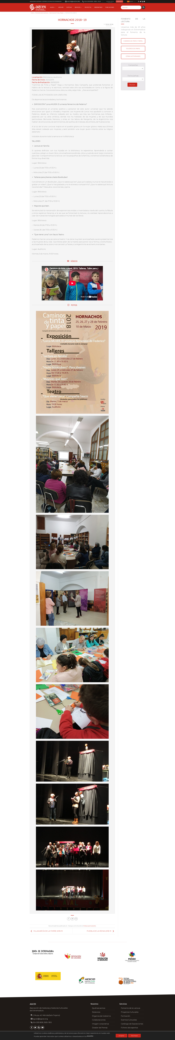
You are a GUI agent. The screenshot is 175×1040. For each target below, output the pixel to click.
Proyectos (88, 7)
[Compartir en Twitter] (72, 918)
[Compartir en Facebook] (68, 918)
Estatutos (96, 1012)
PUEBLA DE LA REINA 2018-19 (99, 931)
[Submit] (143, 7)
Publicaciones (109, 7)
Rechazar (134, 1036)
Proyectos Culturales (129, 1012)
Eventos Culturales (129, 1020)
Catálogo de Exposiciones (132, 1024)
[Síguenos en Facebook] (138, 1)
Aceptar (121, 1036)
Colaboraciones (98, 1020)
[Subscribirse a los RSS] (142, 1)
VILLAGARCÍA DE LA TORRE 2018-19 (48, 931)
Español (131, 1)
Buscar (132, 85)
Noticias (69, 7)
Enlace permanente (90, 926)
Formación (125, 1016)
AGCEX (52, 7)
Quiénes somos (98, 1008)
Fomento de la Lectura (130, 1008)
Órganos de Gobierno (101, 1016)
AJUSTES (90, 1036)
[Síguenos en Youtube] (144, 1)
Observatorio (98, 7)
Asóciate (60, 7)
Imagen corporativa (100, 1024)
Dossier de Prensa (99, 1028)
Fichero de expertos (129, 1028)
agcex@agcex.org (40, 1019)
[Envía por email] (76, 918)
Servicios (77, 7)
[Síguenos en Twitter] (140, 1)
